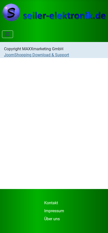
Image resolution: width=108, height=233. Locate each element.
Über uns (52, 218)
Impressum (54, 210)
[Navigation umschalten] (7, 34)
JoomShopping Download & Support (36, 54)
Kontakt (51, 202)
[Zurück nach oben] (99, 223)
